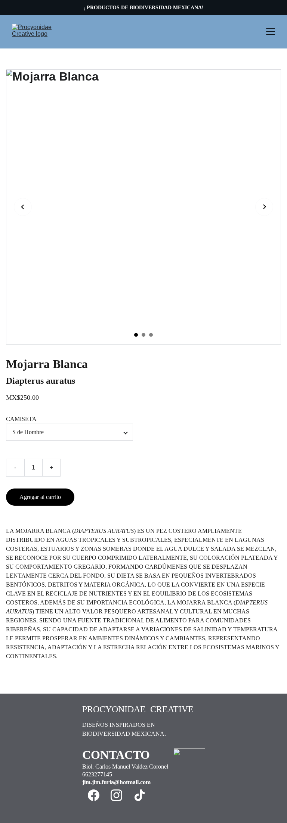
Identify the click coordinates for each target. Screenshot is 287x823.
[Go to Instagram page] (116, 795)
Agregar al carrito (40, 497)
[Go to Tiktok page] (139, 795)
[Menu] (270, 31)
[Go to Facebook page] (93, 795)
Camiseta (21, 419)
